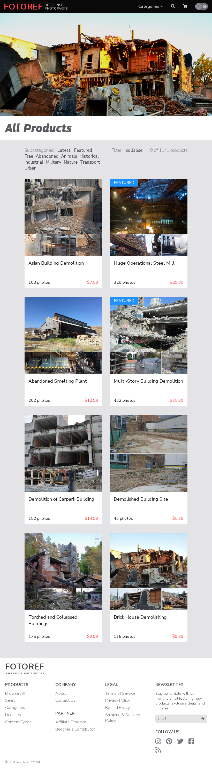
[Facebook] (191, 741)
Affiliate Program (70, 722)
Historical (89, 156)
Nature (71, 162)
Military (53, 162)
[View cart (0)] (185, 6)
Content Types (18, 722)
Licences (13, 715)
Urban (30, 168)
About (61, 693)
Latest (64, 150)
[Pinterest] (169, 741)
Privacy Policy (117, 700)
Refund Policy (117, 707)
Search (11, 700)
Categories (149, 6)
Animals (69, 156)
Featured (83, 150)
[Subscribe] (203, 719)
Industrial (34, 162)
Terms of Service (120, 693)
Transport (90, 162)
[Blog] (158, 750)
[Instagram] (158, 741)
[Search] (173, 6)
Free (29, 156)
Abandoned (47, 156)
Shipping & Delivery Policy (122, 717)
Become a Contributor (75, 729)
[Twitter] (180, 741)
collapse (134, 150)
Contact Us (65, 700)
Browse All (15, 693)
